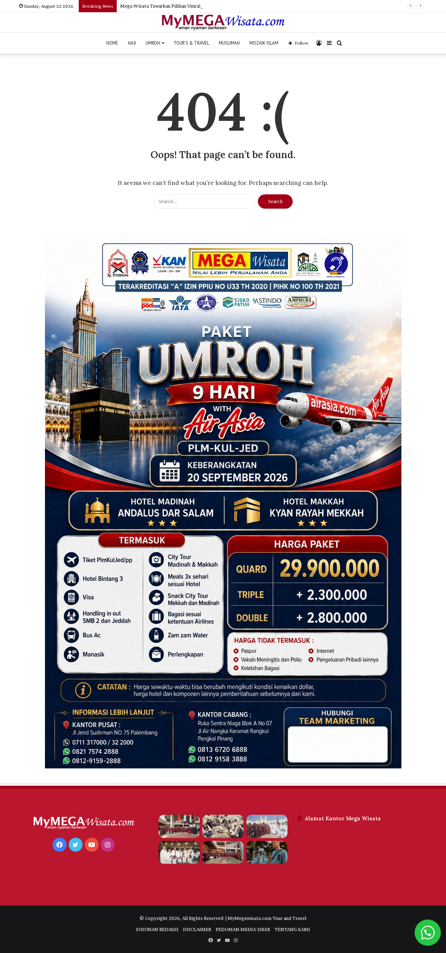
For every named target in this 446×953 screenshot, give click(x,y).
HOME (112, 43)
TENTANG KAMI (292, 929)
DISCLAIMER (197, 929)
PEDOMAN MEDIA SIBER (243, 929)
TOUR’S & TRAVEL (191, 43)
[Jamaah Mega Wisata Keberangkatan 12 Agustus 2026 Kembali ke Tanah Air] (179, 826)
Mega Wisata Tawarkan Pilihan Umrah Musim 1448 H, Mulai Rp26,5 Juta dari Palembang (215, 6)
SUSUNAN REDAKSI (157, 929)
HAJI (132, 43)
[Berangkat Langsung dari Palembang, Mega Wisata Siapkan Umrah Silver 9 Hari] (179, 852)
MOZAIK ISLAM (263, 43)
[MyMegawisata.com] (223, 22)
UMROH (153, 43)
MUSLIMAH (229, 43)
